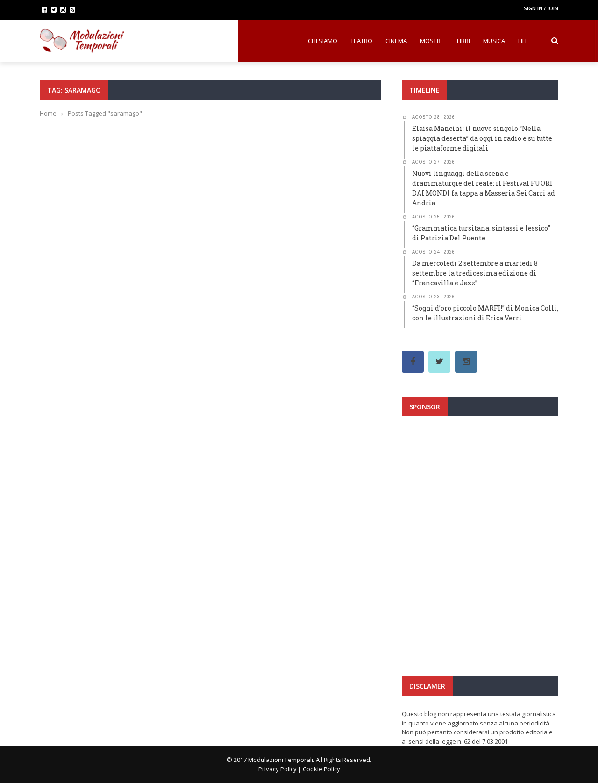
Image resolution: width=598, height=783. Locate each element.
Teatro (361, 40)
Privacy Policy (277, 769)
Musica (494, 40)
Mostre (432, 40)
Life (523, 40)
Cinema (396, 40)
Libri (463, 40)
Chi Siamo (322, 40)
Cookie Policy (321, 769)
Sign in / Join (541, 8)
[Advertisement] (480, 507)
